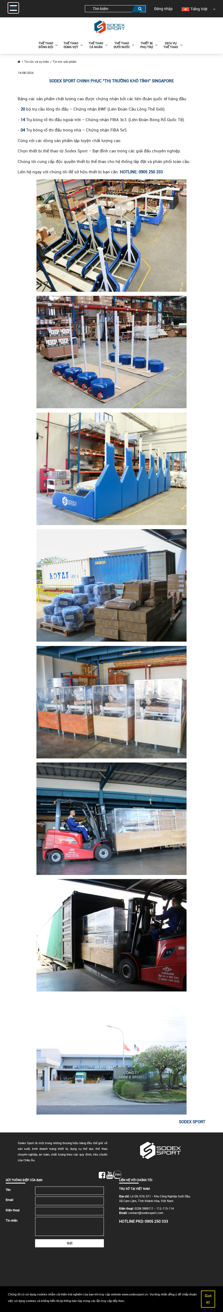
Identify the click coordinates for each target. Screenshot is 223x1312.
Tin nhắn (11, 1220)
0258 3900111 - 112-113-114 (154, 1208)
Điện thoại (13, 1210)
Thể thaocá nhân (96, 45)
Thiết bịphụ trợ (146, 45)
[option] (194, 8)
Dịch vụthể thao (170, 45)
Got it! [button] (208, 1299)
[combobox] (115, 8)
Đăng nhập (163, 8)
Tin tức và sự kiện (36, 61)
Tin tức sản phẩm (65, 61)
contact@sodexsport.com (145, 1213)
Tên (8, 1190)
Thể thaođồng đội (46, 45)
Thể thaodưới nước (122, 45)
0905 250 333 (156, 1221)
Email (9, 1200)
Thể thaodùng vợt (71, 45)
